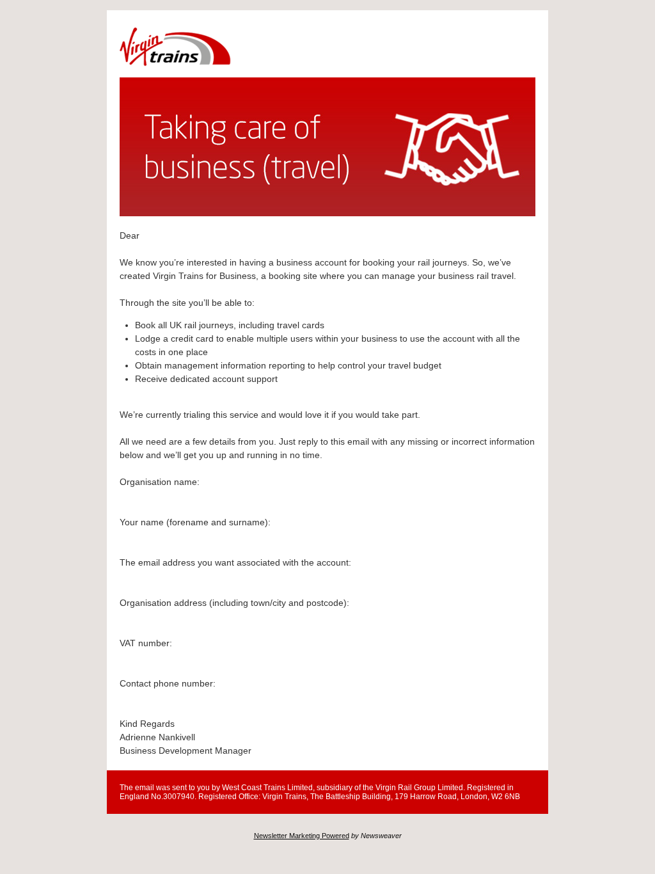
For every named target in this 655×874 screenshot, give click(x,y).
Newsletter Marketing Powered (301, 835)
